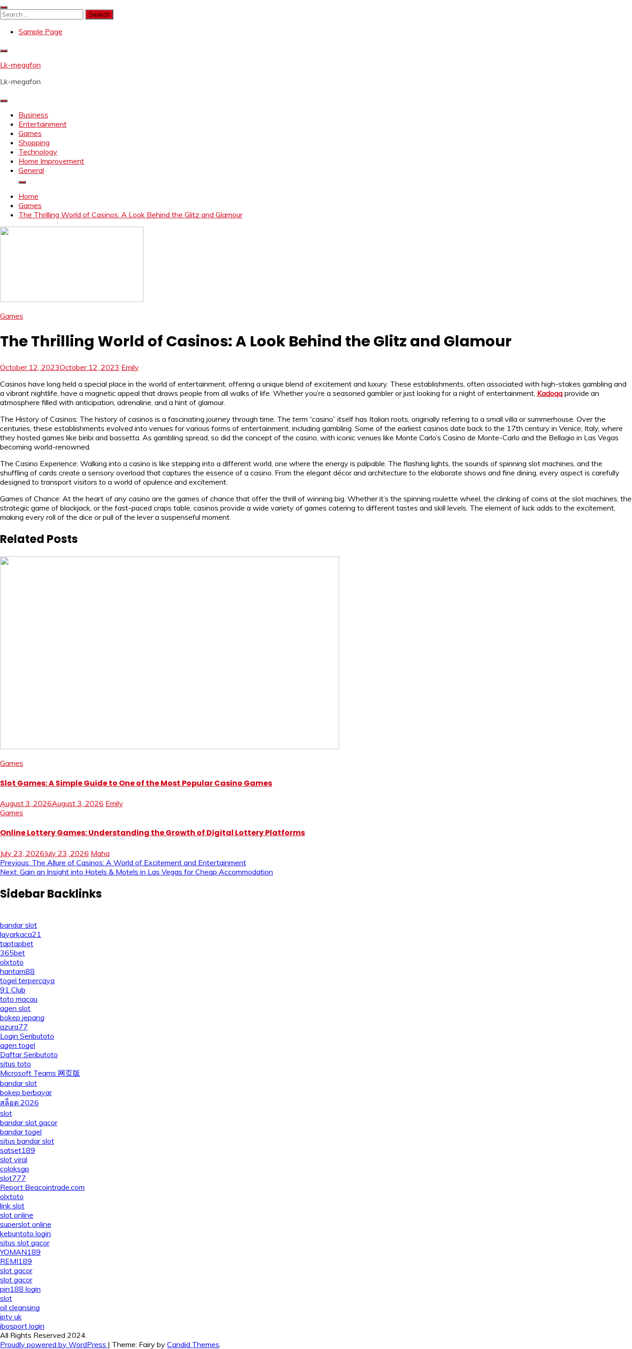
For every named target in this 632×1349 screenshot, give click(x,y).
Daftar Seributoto (29, 1054)
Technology (38, 151)
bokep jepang (22, 1017)
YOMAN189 (20, 1252)
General (31, 170)
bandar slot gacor (28, 1122)
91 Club (12, 989)
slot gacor (16, 1270)
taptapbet (16, 943)
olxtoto (12, 962)
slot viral (13, 1159)
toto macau (18, 999)
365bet (12, 952)
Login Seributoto (27, 1036)
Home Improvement (51, 161)
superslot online (25, 1224)
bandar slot (18, 925)
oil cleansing (20, 1307)
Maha (100, 853)
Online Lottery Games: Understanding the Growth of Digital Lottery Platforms (152, 832)
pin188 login (20, 1289)
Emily (130, 367)
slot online (16, 1215)
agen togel (17, 1045)
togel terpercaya (27, 980)
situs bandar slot (27, 1141)
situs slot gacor (25, 1242)
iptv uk (11, 1316)
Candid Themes (193, 1344)
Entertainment (43, 124)
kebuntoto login (25, 1233)
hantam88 (17, 971)
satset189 (17, 1150)
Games (30, 133)
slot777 (13, 1178)
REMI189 (16, 1261)
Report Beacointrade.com (42, 1187)
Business (33, 114)
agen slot (15, 1008)
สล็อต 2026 (19, 1102)
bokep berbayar (26, 1092)
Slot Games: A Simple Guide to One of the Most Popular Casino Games (136, 783)
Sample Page (40, 31)
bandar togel (21, 1131)
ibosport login (22, 1326)
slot (6, 1113)
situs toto (15, 1063)
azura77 (14, 1026)
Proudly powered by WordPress (54, 1344)
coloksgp (14, 1168)
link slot (12, 1205)
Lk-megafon (20, 64)
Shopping (34, 142)
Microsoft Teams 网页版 (40, 1073)
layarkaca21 (20, 934)
